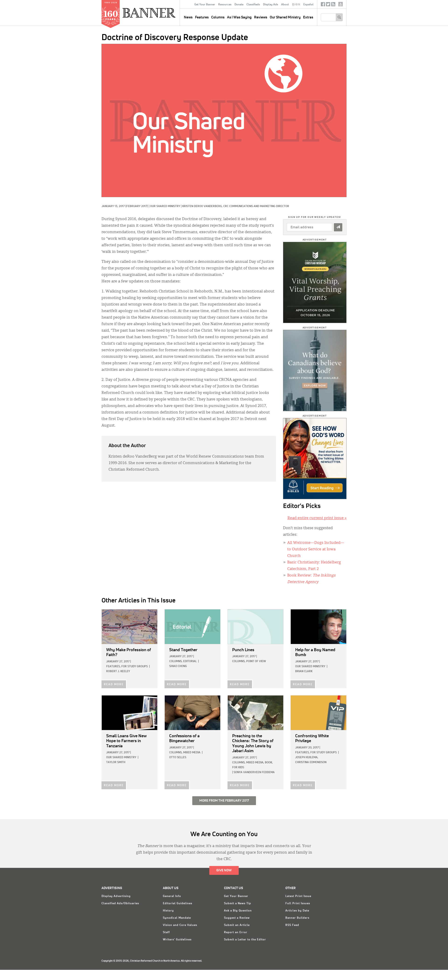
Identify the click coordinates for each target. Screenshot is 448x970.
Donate (238, 4)
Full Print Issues (297, 903)
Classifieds (253, 4)
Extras (308, 17)
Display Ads (270, 4)
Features (202, 17)
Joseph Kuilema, (306, 757)
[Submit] (338, 227)
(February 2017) (136, 206)
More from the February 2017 (224, 800)
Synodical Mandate (177, 918)
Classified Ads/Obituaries (120, 903)
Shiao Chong (178, 666)
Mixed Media (191, 752)
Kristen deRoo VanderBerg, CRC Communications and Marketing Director (235, 206)
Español (308, 4)
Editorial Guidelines (177, 903)
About (285, 4)
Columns (217, 17)
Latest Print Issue (298, 896)
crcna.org (340, 4)
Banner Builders (297, 918)
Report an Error (235, 932)
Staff (166, 932)
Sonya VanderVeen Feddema (254, 772)
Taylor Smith (115, 762)
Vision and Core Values (180, 925)
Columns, (175, 661)
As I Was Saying (239, 17)
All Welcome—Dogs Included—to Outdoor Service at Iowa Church (315, 549)
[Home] (159, 12)
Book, (269, 762)
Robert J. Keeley (118, 671)
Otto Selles (177, 757)
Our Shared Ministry (285, 17)
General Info (172, 896)
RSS (333, 5)
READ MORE (114, 684)
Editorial (190, 661)
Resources (224, 4)
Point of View (256, 661)
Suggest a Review (237, 918)
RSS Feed (292, 925)
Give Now (224, 870)
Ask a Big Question (238, 910)
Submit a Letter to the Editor (245, 939)
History (168, 910)
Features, (113, 666)
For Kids (238, 767)
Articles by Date (297, 910)
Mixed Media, (255, 762)
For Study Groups (134, 666)
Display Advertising (116, 896)
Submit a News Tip (237, 903)
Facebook (323, 5)
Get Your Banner (204, 4)
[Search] (339, 17)
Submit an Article (237, 925)
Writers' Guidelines (177, 939)
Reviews (260, 17)
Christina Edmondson (310, 762)
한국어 (296, 4)
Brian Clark (303, 671)
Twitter (328, 5)
